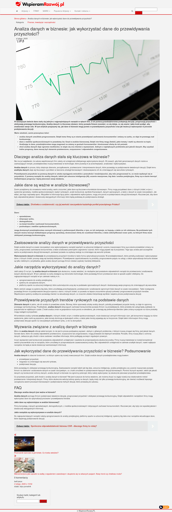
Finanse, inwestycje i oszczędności (41, 22)
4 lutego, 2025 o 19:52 (23, 484)
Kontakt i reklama (82, 11)
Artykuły (25, 11)
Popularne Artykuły (62, 11)
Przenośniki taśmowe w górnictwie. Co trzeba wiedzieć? (36, 452)
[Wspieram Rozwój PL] (17, 11)
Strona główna (20, 18)
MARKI (46, 11)
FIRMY (36, 11)
